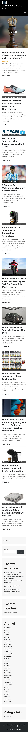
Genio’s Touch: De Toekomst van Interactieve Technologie (11, 231)
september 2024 (8, 682)
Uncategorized (8, 716)
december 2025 (8, 646)
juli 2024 (6, 687)
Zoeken (6, 549)
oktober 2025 (7, 651)
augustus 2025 (8, 656)
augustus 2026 (8, 627)
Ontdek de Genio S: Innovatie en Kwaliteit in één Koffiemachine (13, 468)
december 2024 (8, 675)
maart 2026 (7, 639)
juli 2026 (6, 630)
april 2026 (6, 637)
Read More (6, 76)
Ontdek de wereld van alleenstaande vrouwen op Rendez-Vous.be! (14, 55)
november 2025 (8, 649)
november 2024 (8, 677)
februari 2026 (7, 642)
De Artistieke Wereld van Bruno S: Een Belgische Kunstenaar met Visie (13, 511)
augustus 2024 (8, 684)
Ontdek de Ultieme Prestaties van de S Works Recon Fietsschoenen (11, 104)
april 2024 (6, 694)
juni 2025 (6, 661)
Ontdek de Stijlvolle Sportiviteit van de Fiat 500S (13, 330)
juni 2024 (6, 689)
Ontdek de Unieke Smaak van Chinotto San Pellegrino (12, 376)
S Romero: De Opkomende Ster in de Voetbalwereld (13, 188)
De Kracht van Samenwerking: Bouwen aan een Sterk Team (13, 142)
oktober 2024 (7, 680)
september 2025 (8, 653)
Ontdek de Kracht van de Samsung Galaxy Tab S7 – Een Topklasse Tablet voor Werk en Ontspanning (14, 425)
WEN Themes (17, 729)
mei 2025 (6, 663)
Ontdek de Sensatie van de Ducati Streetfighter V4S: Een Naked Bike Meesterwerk (14, 282)
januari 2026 (7, 644)
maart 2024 (7, 696)
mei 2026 (6, 634)
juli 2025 (6, 658)
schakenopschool (17, 97)
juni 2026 (6, 632)
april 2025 (6, 665)
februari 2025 (7, 670)
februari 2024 (7, 699)
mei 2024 (6, 691)
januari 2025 (7, 672)
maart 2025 (7, 668)
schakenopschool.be (11, 5)
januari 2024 (7, 701)
